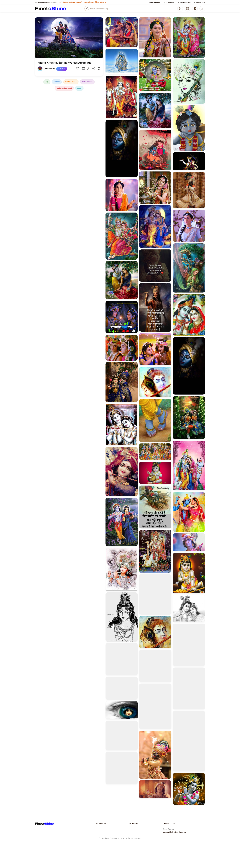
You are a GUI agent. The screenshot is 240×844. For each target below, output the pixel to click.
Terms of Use (185, 2)
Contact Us (200, 2)
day (47, 82)
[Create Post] (195, 8)
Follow (61, 69)
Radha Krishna (70, 82)
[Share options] (135, 20)
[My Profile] (202, 8)
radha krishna (87, 82)
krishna (57, 82)
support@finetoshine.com (174, 832)
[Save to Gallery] (135, 24)
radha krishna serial (64, 88)
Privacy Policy (154, 2)
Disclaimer (170, 2)
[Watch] (187, 8)
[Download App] (180, 8)
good (79, 88)
